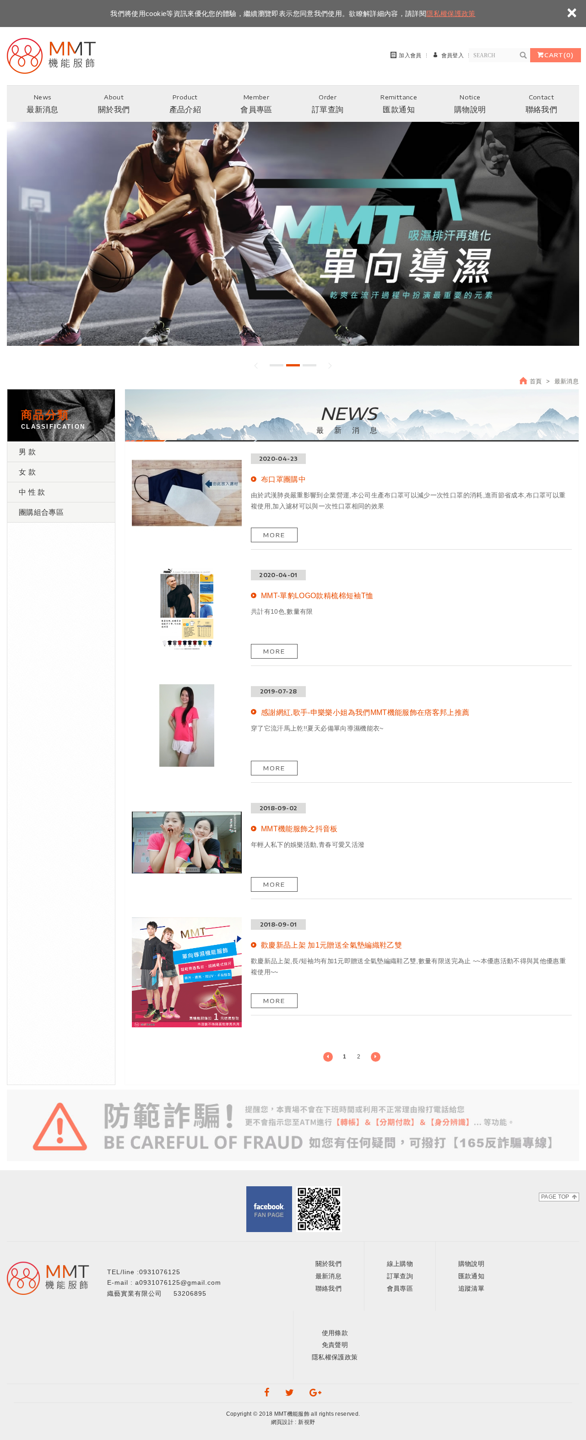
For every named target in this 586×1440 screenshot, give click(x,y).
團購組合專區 (41, 512)
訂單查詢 (400, 1276)
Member (256, 104)
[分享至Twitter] (289, 1393)
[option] (293, 234)
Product (185, 104)
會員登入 (452, 55)
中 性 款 (32, 492)
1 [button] (276, 365)
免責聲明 (335, 1344)
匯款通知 (471, 1276)
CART (559, 55)
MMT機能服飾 (55, 55)
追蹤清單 (471, 1288)
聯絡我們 (328, 1288)
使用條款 (335, 1332)
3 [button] (309, 365)
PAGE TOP (555, 1197)
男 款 (27, 452)
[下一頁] (375, 1057)
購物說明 (471, 1263)
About (114, 104)
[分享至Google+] (315, 1393)
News (42, 104)
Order (327, 104)
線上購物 (400, 1263)
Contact (541, 104)
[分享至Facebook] (267, 1393)
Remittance (398, 104)
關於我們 (328, 1263)
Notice (470, 104)
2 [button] (293, 365)
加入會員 (410, 55)
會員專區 (400, 1288)
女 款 (27, 472)
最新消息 (328, 1276)
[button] (256, 365)
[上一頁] (328, 1057)
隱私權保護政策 (450, 13)
